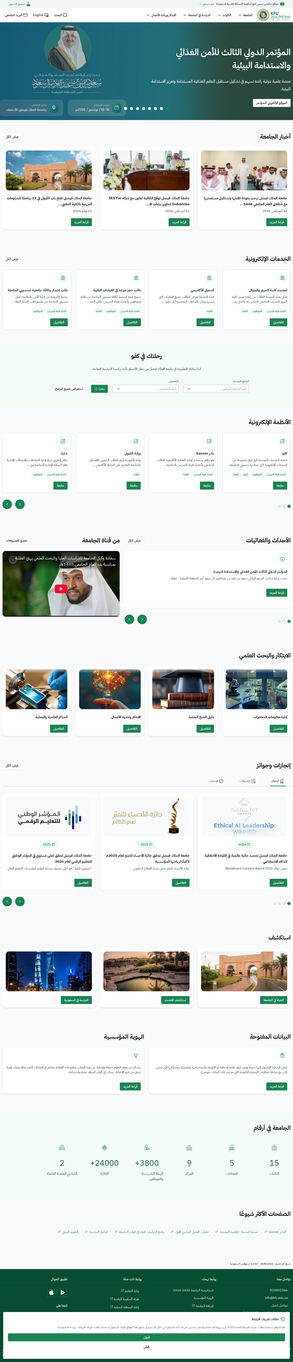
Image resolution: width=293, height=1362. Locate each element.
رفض (146, 1346)
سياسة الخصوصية (67, 1327)
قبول (147, 1337)
